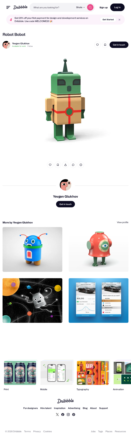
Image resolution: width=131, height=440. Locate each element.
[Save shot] (105, 45)
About (93, 408)
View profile (122, 222)
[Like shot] (97, 45)
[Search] (90, 7)
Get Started (108, 19)
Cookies (47, 431)
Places (108, 431)
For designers (30, 408)
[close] (119, 19)
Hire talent (45, 408)
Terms (27, 431)
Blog (85, 408)
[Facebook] (62, 414)
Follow (30, 46)
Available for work (19, 46)
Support (103, 408)
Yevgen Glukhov (20, 43)
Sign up (104, 7)
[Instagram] (68, 414)
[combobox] (52, 7)
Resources (120, 431)
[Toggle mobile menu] (8, 7)
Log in (117, 7)
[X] (57, 414)
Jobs (93, 431)
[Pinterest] (73, 414)
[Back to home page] (20, 7)
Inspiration (60, 408)
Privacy (37, 431)
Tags (100, 431)
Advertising (74, 408)
